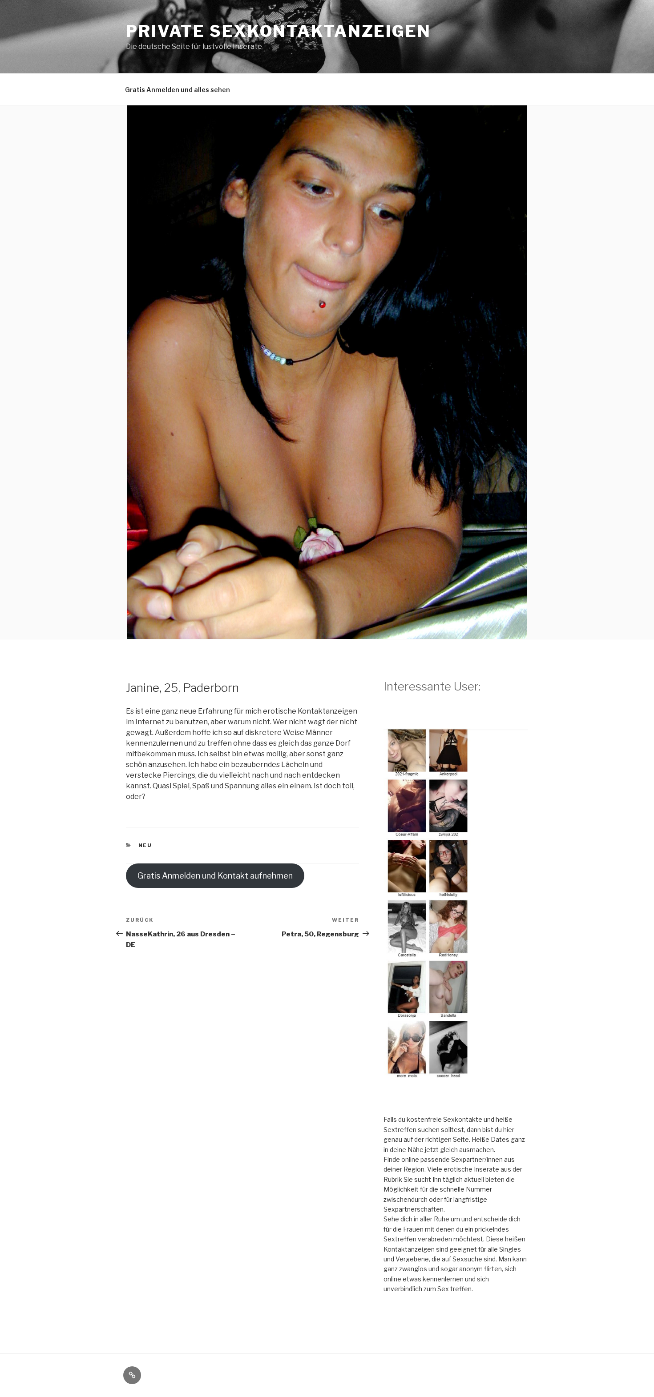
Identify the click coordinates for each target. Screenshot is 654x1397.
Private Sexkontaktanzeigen (278, 31)
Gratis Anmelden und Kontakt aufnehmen (215, 875)
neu (145, 845)
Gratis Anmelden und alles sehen (177, 89)
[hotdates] (456, 1084)
